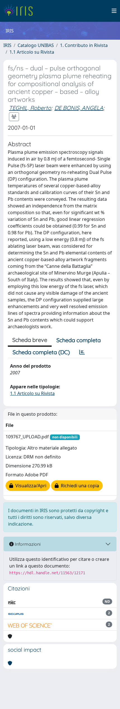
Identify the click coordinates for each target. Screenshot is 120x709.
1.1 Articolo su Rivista (31, 52)
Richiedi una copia (79, 486)
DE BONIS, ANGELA (78, 107)
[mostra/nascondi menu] (114, 11)
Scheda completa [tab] (78, 340)
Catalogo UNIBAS (36, 45)
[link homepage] (20, 10)
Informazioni (27, 544)
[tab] (82, 352)
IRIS (7, 45)
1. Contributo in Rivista (84, 45)
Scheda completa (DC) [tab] (41, 352)
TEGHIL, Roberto (30, 107)
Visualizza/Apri (29, 486)
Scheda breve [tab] (29, 339)
